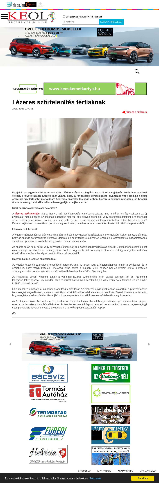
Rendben (143, 478)
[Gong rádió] (30, 4)
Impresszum (104, 471)
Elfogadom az (83, 17)
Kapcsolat (84, 471)
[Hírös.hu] (16, 4)
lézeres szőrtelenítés (27, 213)
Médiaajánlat (148, 471)
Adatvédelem (126, 471)
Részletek (95, 478)
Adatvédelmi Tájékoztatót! (90, 17)
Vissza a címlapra (136, 112)
